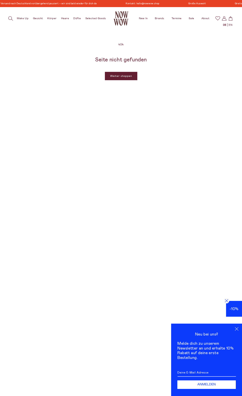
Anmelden (206, 384)
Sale (191, 18)
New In (143, 18)
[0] (217, 18)
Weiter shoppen (121, 76)
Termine (176, 18)
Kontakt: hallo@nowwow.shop (138, 3)
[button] (11, 18)
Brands (159, 18)
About (205, 18)
